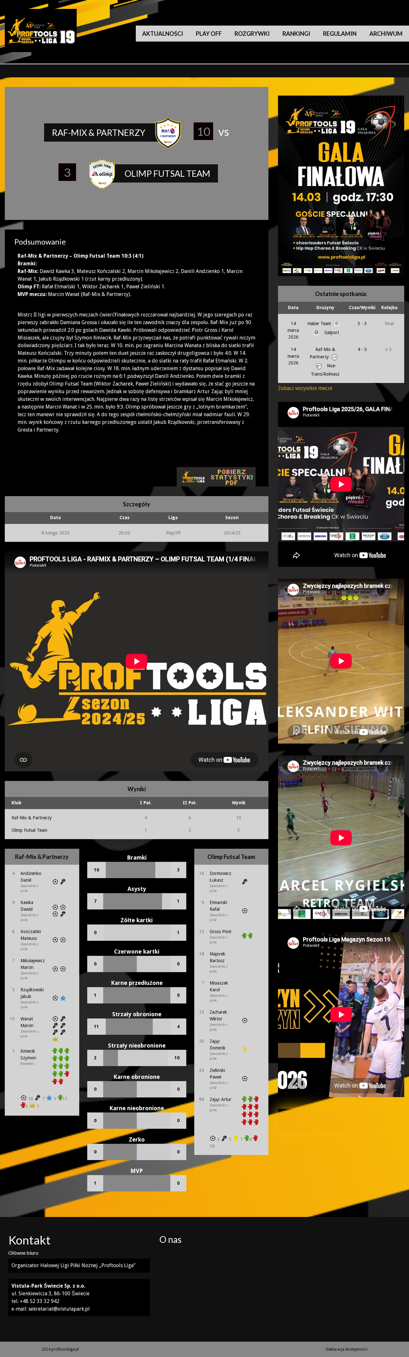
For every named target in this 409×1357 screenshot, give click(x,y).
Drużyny (325, 307)
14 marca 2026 (293, 330)
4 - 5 (362, 349)
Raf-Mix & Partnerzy (32, 817)
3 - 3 (362, 323)
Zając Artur (220, 1099)
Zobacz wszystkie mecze (305, 388)
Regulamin (340, 33)
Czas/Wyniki (362, 307)
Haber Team (319, 323)
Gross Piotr (221, 931)
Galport (331, 332)
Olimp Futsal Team (29, 830)
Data (293, 307)
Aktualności (162, 33)
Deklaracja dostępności (346, 1349)
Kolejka (389, 307)
